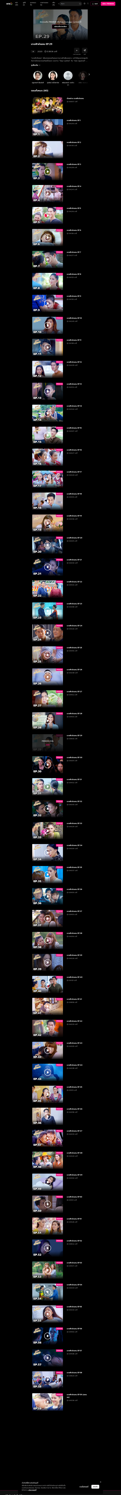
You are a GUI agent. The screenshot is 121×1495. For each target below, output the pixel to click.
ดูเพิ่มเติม (34, 65)
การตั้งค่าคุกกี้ (84, 1487)
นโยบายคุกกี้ (32, 1490)
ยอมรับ (95, 1487)
